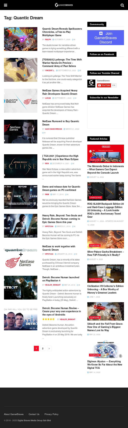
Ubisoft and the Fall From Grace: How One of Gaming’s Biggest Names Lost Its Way (105, 327)
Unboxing (95, 197)
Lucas (48, 98)
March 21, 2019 (63, 226)
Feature (95, 159)
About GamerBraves (14, 414)
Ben (47, 163)
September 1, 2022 (63, 98)
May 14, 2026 (94, 372)
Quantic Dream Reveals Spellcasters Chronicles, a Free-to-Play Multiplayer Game (62, 32)
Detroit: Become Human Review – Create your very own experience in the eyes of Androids (61, 311)
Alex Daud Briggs (53, 129)
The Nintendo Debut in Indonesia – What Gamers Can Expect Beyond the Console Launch (105, 169)
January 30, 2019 (64, 254)
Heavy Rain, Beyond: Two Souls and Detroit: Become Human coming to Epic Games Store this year (62, 218)
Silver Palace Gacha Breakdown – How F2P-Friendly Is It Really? (105, 253)
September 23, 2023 (67, 70)
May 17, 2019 (58, 194)
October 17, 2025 (62, 39)
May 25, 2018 (69, 285)
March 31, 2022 (72, 129)
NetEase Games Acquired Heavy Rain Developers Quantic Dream (60, 92)
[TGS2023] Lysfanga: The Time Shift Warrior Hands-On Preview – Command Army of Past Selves (62, 63)
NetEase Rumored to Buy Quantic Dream (60, 122)
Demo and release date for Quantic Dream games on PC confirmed (61, 188)
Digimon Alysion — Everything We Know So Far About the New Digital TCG (104, 364)
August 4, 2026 (96, 259)
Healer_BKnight (52, 285)
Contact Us (34, 414)
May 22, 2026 (94, 334)
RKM (47, 194)
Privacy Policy (51, 414)
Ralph (48, 39)
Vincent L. (49, 70)
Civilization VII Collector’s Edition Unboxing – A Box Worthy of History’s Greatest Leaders (105, 289)
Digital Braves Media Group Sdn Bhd (34, 420)
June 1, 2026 (94, 297)
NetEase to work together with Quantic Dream (58, 248)
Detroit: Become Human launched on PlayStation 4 (60, 279)
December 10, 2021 (60, 163)
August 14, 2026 (96, 177)
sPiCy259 (49, 226)
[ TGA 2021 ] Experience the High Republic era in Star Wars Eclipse (60, 157)
